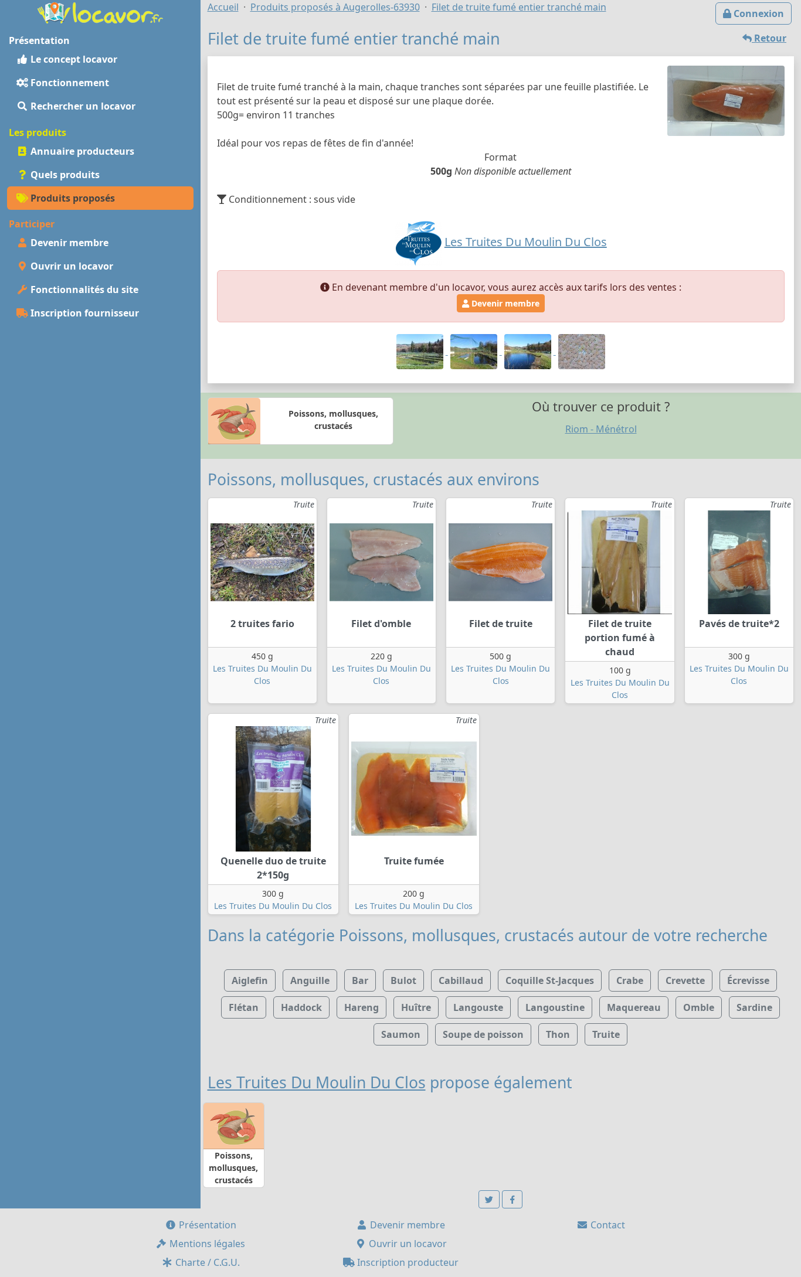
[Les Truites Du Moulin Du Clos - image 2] (475, 351)
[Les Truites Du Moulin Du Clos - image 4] (581, 351)
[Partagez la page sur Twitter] (489, 1199)
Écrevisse (748, 980)
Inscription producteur (407, 1262)
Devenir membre (68, 242)
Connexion (757, 13)
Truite (606, 1034)
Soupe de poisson (483, 1034)
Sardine (754, 1007)
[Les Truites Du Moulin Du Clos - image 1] (421, 351)
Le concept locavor (72, 59)
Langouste (478, 1007)
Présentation (206, 1224)
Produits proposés (71, 198)
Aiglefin (250, 980)
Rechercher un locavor (81, 106)
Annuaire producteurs (81, 151)
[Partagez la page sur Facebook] (512, 1199)
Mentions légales (206, 1243)
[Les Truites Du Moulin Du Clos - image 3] (529, 351)
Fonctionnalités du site (83, 289)
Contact (606, 1224)
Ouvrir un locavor (70, 266)
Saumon (400, 1034)
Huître (416, 1007)
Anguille (310, 980)
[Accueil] (100, 11)
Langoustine (555, 1007)
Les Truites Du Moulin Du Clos (273, 905)
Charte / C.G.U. (206, 1262)
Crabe (629, 980)
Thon (558, 1034)
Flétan (244, 1007)
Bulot (403, 980)
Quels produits (64, 174)
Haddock (301, 1007)
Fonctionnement (68, 82)
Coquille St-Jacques (549, 980)
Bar (360, 980)
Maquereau (634, 1007)
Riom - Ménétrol (601, 429)
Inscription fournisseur (83, 313)
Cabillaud (461, 980)
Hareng (361, 1007)
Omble (698, 1007)
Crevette (685, 980)
